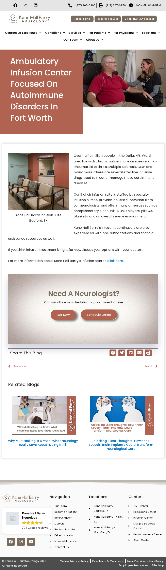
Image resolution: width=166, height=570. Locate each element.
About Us (92, 40)
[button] (113, 353)
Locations (149, 33)
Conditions (53, 33)
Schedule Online (99, 315)
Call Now (63, 315)
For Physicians (124, 33)
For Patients (97, 33)
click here (114, 261)
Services (75, 33)
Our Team (70, 40)
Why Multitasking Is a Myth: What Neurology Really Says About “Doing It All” (43, 443)
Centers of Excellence (21, 33)
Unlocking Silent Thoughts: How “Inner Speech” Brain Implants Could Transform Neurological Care (121, 445)
